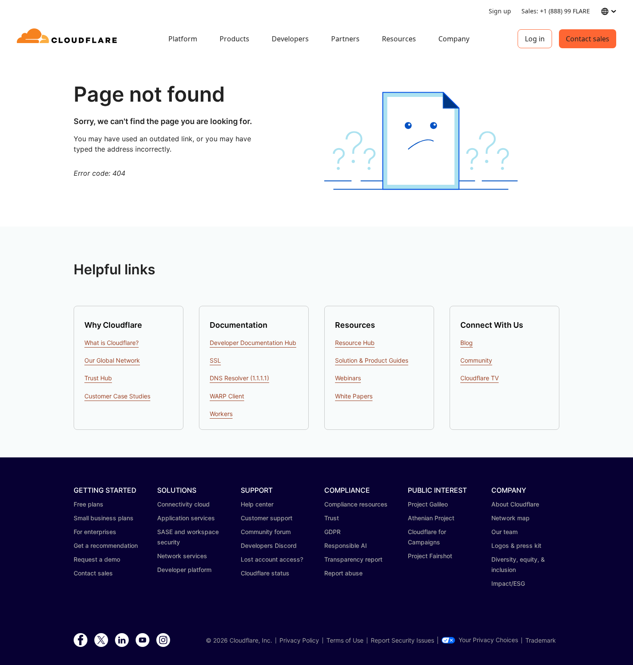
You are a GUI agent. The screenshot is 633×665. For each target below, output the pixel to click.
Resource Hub (355, 342)
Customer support (266, 518)
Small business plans (103, 518)
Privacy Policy (299, 640)
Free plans (88, 504)
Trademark (540, 640)
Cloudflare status (265, 573)
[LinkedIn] (122, 640)
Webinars (348, 378)
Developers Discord (269, 545)
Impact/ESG (508, 583)
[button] (421, 141)
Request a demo (97, 559)
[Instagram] (163, 640)
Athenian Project (431, 518)
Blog (466, 342)
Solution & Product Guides (371, 360)
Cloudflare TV (479, 378)
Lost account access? (272, 559)
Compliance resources (356, 504)
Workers (221, 413)
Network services (182, 555)
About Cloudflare (515, 504)
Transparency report (353, 559)
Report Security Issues (402, 640)
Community (476, 360)
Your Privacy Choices (488, 640)
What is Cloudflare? (111, 342)
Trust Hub (98, 378)
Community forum (266, 531)
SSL (215, 360)
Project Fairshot (430, 555)
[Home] (68, 38)
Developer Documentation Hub (253, 342)
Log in (535, 39)
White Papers (353, 396)
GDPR (332, 531)
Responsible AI (345, 545)
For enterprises (95, 531)
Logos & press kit (516, 545)
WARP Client (227, 396)
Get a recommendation (106, 545)
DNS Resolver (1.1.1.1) (239, 378)
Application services (186, 518)
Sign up (500, 11)
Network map (510, 518)
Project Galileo (428, 504)
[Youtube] (142, 640)
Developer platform (184, 569)
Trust (331, 518)
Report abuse (343, 573)
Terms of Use (344, 640)
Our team (504, 531)
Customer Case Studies (117, 396)
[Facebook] (80, 640)
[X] (101, 640)
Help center (257, 504)
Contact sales (587, 39)
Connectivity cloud (183, 504)
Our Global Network (112, 360)
